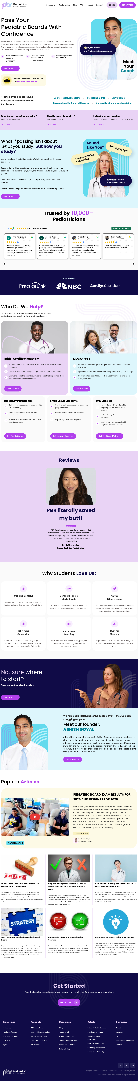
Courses (49, 5)
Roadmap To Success (96, 1047)
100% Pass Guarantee (68, 1045)
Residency (7, 1028)
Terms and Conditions (125, 1040)
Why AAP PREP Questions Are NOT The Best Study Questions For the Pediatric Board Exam (67, 886)
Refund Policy (64, 1049)
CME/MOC (7, 1040)
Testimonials (64, 5)
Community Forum (66, 1036)
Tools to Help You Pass (68, 1040)
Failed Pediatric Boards (97, 1028)
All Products (35, 1045)
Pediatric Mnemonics (96, 1043)
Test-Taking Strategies (40, 1032)
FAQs (82, 5)
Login (5, 1045)
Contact (99, 5)
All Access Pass (37, 1028)
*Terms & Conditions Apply (111, 1071)
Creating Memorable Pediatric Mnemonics (114, 937)
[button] (133, 264)
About (90, 5)
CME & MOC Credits (39, 1040)
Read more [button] (11, 255)
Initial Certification (10, 1032)
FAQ (117, 1036)
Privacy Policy (130, 1071)
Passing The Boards (81, 833)
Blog (75, 5)
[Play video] (35, 817)
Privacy (119, 1045)
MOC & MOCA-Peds (10, 1036)
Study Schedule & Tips (96, 1052)
